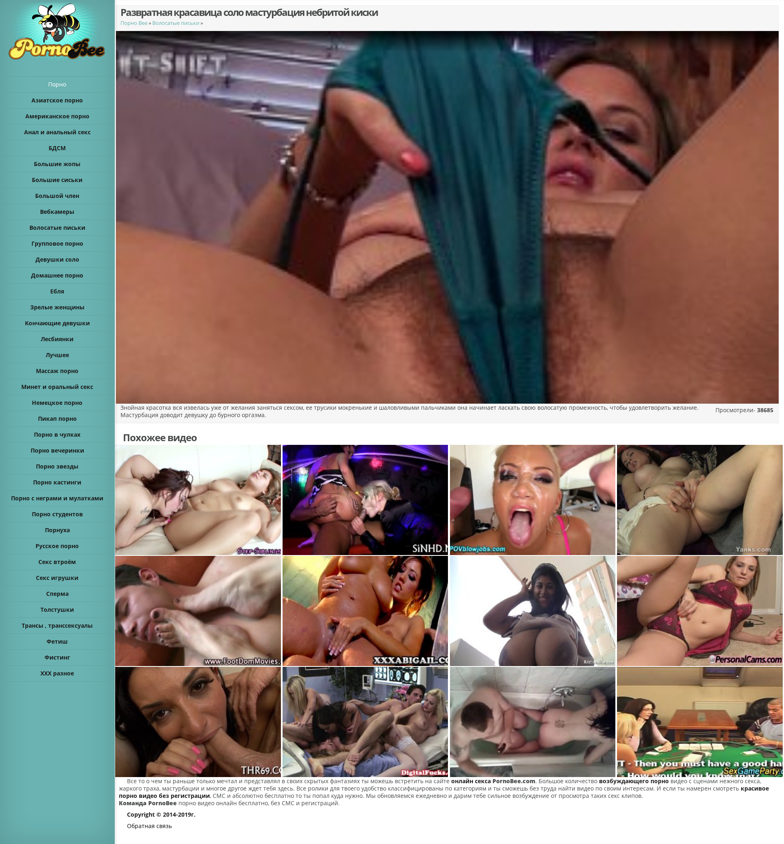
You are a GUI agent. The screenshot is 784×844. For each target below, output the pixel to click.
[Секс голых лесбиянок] (198, 499)
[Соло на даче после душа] (700, 499)
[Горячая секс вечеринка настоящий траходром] (366, 499)
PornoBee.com (513, 781)
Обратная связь (149, 826)
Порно (57, 84)
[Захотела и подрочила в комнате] (700, 610)
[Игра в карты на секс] (700, 721)
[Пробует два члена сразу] (198, 721)
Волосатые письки (175, 23)
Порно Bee (133, 23)
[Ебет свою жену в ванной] (533, 721)
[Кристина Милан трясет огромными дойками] (533, 610)
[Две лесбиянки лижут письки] (366, 610)
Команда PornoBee (148, 803)
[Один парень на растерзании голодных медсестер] (366, 721)
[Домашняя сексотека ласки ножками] (198, 610)
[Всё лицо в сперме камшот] (533, 499)
